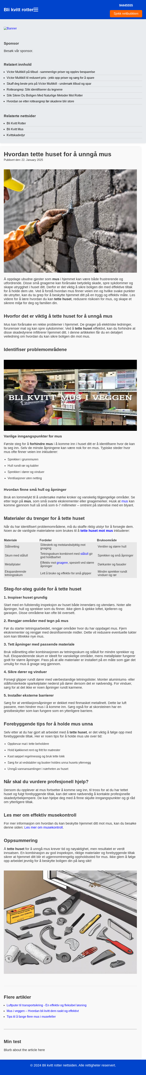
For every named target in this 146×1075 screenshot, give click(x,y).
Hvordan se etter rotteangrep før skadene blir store (40, 101)
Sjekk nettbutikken (126, 13)
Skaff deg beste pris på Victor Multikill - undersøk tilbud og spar (49, 83)
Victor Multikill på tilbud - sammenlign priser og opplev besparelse (51, 71)
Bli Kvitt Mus (15, 129)
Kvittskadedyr (16, 135)
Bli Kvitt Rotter (16, 123)
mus (124, 501)
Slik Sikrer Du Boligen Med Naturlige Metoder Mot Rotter (45, 95)
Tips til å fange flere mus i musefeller (31, 1016)
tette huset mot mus (96, 531)
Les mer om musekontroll (43, 827)
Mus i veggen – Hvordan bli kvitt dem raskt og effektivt (43, 1011)
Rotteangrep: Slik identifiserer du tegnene (35, 89)
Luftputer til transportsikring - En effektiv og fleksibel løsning (46, 1005)
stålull (84, 553)
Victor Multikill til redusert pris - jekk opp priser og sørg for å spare (50, 77)
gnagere (62, 562)
